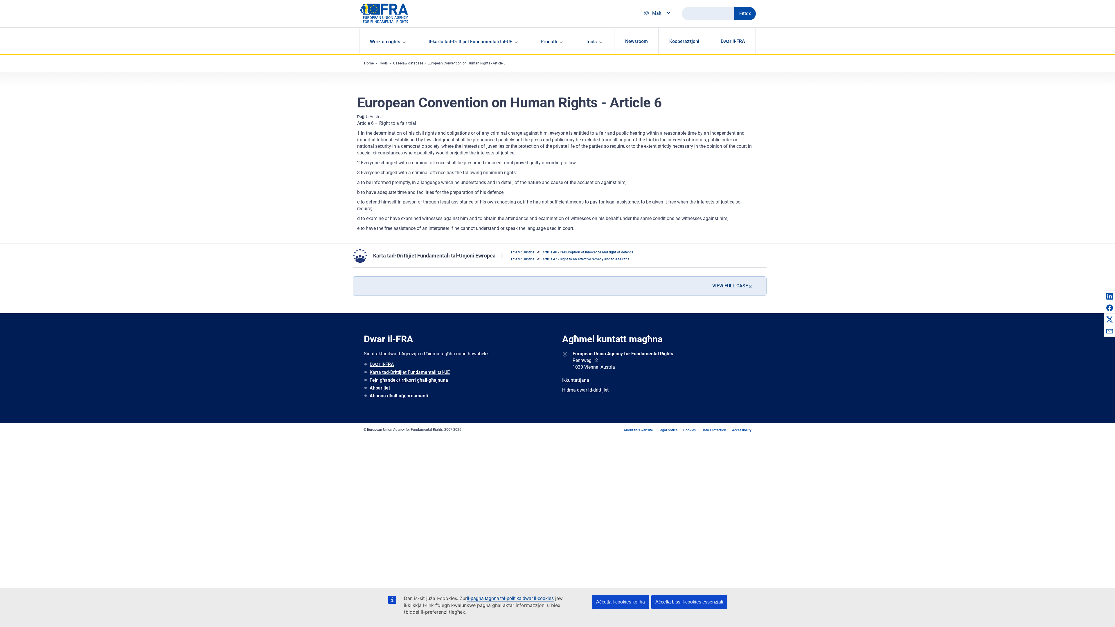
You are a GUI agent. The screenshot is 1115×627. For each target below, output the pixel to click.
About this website (638, 430)
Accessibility (741, 430)
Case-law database (408, 63)
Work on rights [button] (385, 41)
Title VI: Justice (522, 252)
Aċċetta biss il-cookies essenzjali (689, 601)
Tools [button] (591, 41)
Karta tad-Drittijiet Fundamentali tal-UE (410, 372)
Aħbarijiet (380, 388)
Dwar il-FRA (733, 41)
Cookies (689, 430)
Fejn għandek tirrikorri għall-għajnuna (409, 380)
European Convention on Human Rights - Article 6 (467, 63)
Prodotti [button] (549, 41)
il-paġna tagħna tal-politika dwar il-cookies (510, 598)
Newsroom (636, 41)
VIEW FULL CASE (730, 286)
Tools (383, 63)
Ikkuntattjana (575, 380)
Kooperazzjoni (684, 41)
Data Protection (714, 430)
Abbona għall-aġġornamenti (399, 396)
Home (369, 63)
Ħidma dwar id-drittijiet (585, 390)
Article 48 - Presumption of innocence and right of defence (587, 252)
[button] (1109, 296)
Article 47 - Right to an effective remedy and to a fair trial (586, 259)
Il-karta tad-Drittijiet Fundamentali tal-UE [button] (470, 41)
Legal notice (668, 430)
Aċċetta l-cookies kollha (620, 601)
